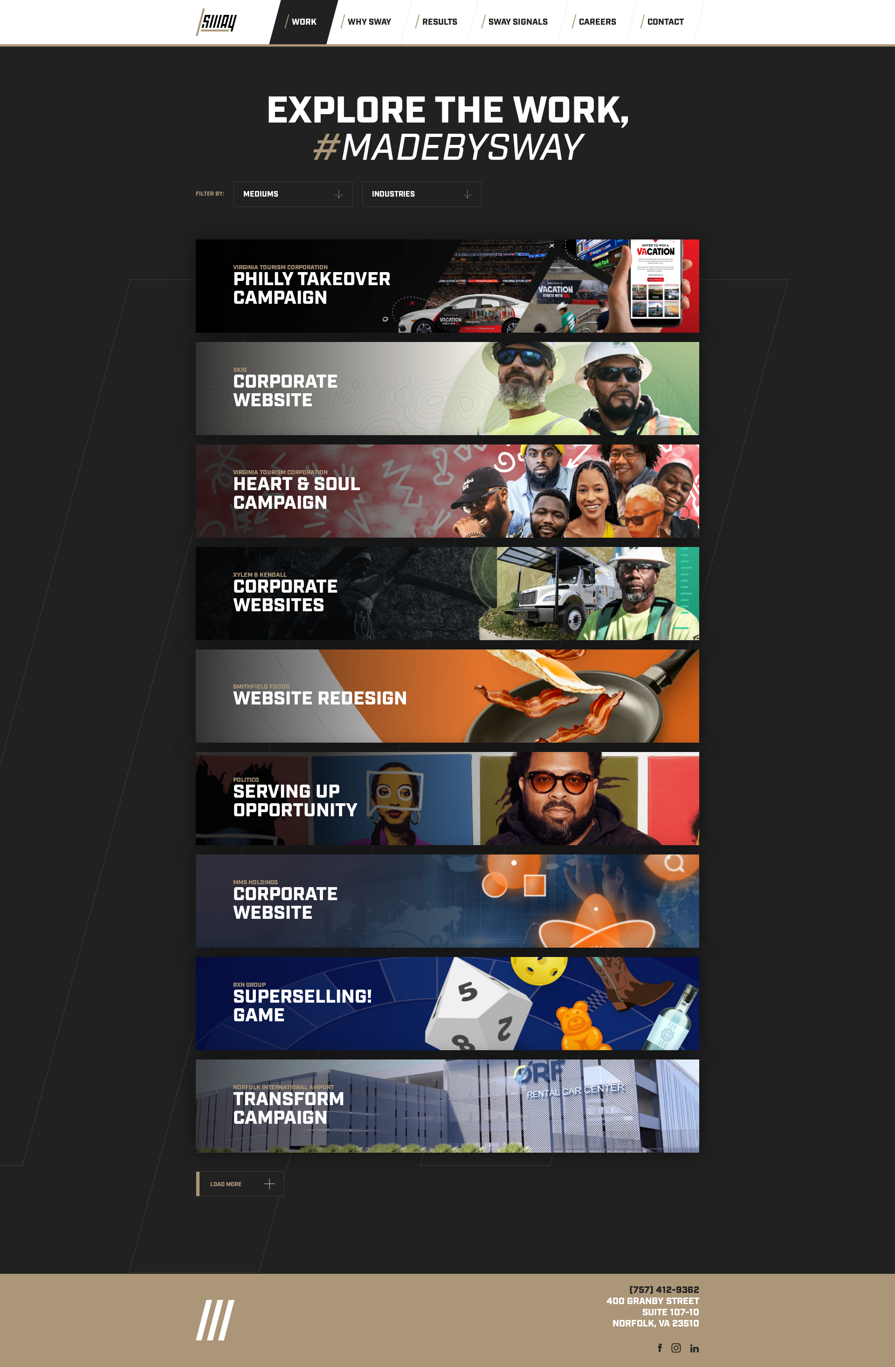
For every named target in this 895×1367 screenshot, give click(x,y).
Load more (225, 1184)
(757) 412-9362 (664, 1290)
